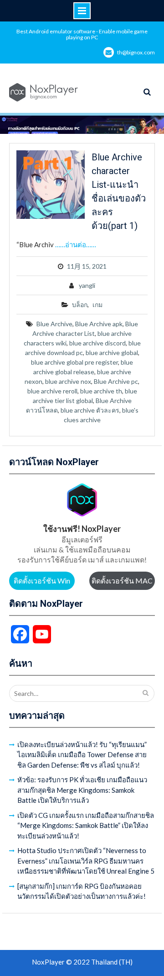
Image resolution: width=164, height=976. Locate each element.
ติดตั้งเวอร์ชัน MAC (122, 580)
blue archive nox (68, 381)
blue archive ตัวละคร (90, 410)
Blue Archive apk (99, 324)
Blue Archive (54, 324)
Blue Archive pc (116, 381)
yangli (87, 285)
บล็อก (79, 304)
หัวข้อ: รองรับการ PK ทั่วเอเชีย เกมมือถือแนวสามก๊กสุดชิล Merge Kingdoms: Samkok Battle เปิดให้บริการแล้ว (82, 789)
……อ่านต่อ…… (75, 244)
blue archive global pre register (74, 362)
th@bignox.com (136, 52)
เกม (97, 304)
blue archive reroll (52, 391)
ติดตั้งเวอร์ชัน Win (42, 580)
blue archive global (112, 352)
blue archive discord (97, 343)
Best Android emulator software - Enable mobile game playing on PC (82, 34)
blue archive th (101, 391)
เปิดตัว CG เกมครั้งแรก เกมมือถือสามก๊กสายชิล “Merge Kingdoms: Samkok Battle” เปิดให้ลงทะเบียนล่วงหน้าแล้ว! (85, 825)
